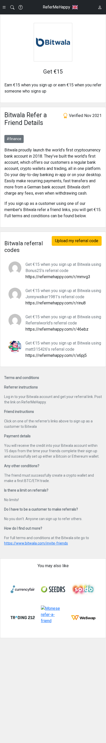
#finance (14, 139)
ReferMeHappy (56, 7)
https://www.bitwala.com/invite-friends (36, 543)
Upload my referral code (76, 240)
